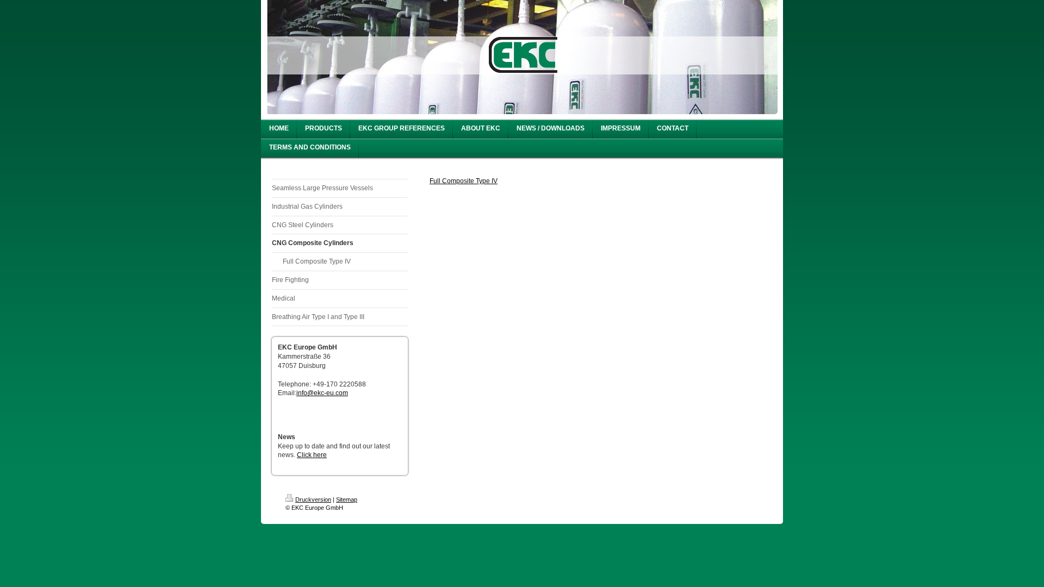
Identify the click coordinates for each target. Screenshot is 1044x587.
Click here (312, 455)
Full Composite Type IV (464, 181)
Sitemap (346, 499)
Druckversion (313, 499)
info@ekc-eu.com (322, 393)
